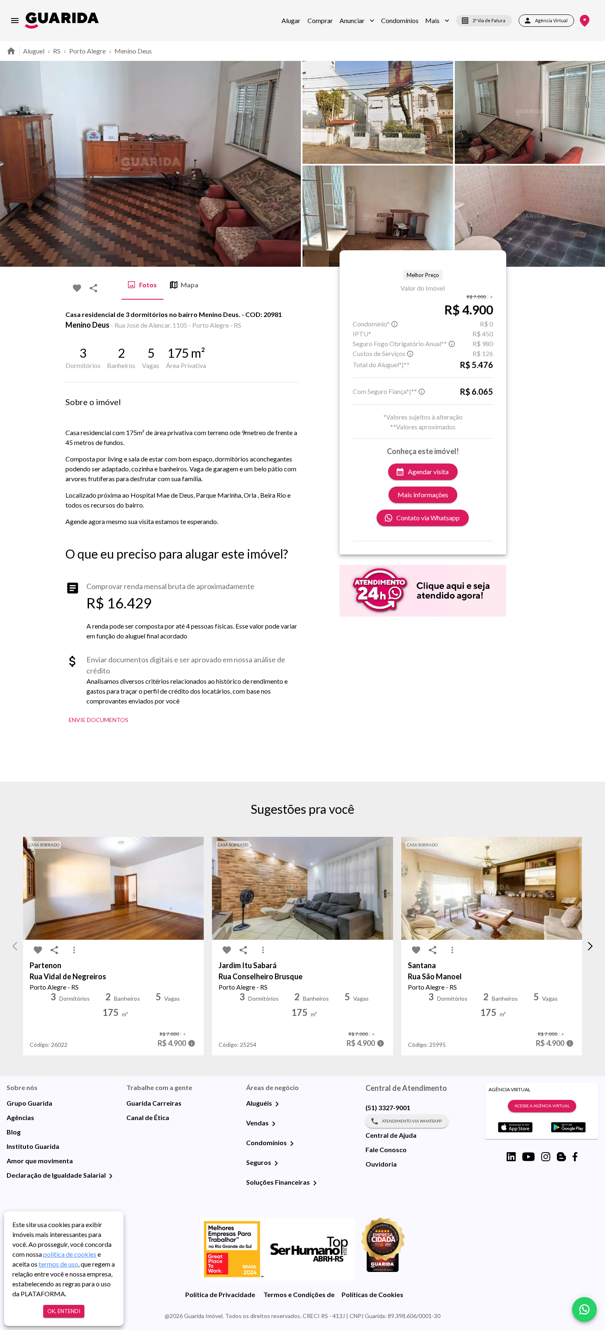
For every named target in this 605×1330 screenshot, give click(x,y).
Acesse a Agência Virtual (542, 1105)
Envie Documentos (98, 719)
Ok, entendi (63, 1311)
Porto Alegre (87, 51)
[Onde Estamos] (584, 20)
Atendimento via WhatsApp (412, 1120)
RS (56, 51)
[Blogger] (561, 1157)
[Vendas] (274, 1124)
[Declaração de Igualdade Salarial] (111, 1176)
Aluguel (33, 51)
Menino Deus (133, 51)
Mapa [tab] (189, 285)
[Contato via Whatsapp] (584, 1309)
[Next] (592, 164)
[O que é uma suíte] (395, 324)
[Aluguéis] (277, 1104)
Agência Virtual (551, 20)
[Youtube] (528, 1157)
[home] (62, 20)
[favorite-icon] (77, 288)
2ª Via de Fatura (488, 20)
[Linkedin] (511, 1157)
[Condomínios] (292, 1143)
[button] (357, 20)
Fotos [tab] (148, 285)
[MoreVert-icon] (74, 950)
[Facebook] (575, 1157)
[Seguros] (276, 1163)
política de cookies (69, 1254)
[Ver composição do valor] (191, 1043)
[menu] (15, 20)
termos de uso (58, 1264)
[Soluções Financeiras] (315, 1183)
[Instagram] (546, 1157)
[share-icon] (93, 288)
